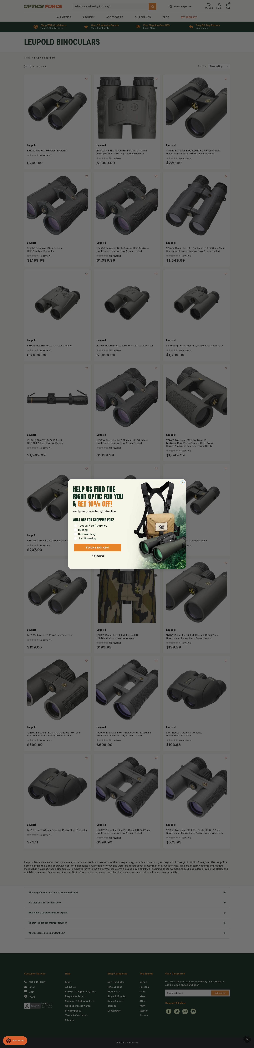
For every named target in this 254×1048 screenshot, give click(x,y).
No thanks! (98, 555)
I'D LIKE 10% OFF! (97, 547)
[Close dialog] (182, 482)
